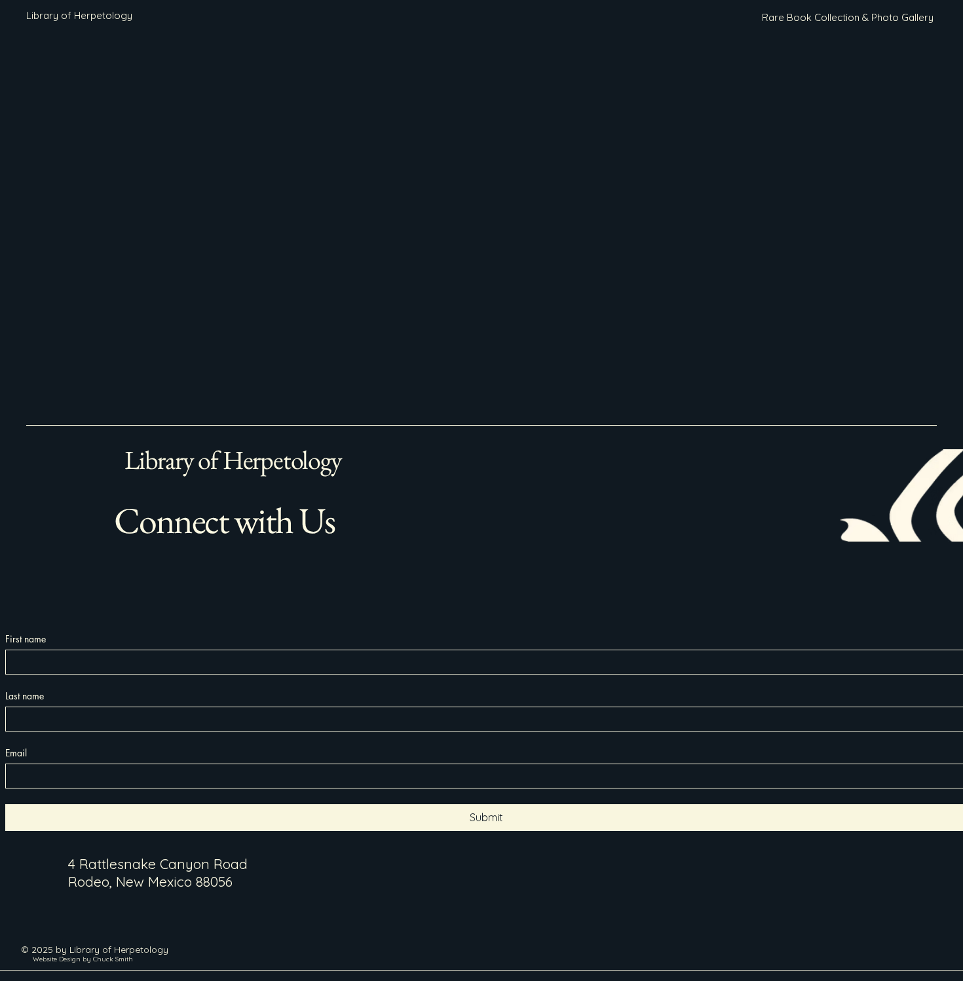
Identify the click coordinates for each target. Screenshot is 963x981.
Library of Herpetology (233, 460)
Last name (24, 695)
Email (16, 752)
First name (25, 638)
